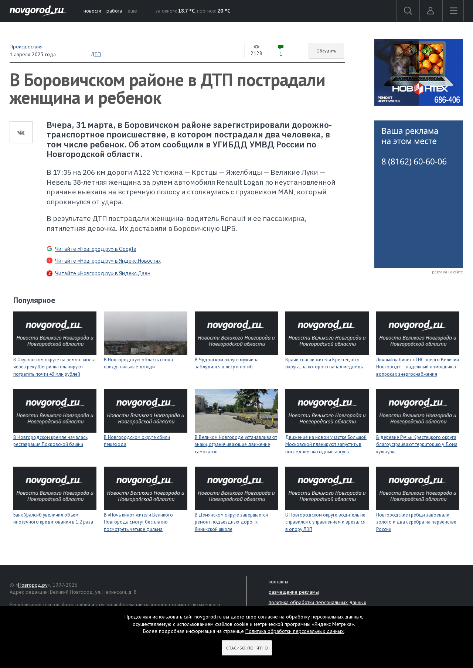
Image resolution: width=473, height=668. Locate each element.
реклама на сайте (447, 272)
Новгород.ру (33, 585)
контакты (278, 581)
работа (114, 10)
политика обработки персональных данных (317, 602)
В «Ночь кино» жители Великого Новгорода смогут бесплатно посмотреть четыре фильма (138, 522)
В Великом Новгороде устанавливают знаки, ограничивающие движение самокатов (236, 444)
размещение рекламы (294, 592)
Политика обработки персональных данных (294, 631)
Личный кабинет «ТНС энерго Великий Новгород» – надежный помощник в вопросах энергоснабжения (417, 367)
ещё (132, 10)
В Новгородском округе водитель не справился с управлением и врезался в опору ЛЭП (325, 522)
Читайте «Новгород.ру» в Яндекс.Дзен (102, 273)
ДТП (96, 54)
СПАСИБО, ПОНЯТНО (247, 648)
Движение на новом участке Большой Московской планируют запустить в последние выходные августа (326, 444)
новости (92, 10)
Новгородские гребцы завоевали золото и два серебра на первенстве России (416, 522)
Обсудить (326, 51)
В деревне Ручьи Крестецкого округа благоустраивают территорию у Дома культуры (416, 444)
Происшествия (26, 46)
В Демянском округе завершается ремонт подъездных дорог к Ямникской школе (231, 522)
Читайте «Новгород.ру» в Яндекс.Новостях (108, 261)
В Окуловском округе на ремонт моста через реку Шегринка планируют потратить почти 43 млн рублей (54, 367)
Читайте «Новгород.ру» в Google (95, 249)
